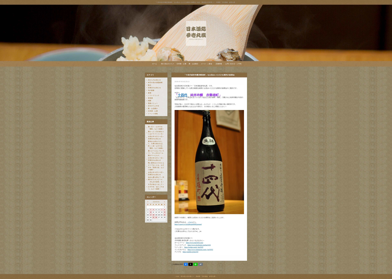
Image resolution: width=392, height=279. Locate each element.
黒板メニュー (153, 103)
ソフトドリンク (153, 95)
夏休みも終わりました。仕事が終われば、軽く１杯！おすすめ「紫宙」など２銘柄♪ (156, 145)
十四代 (182, 95)
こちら (190, 222)
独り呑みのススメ (167, 64)
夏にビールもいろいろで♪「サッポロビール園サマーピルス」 (156, 153)
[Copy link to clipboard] (200, 264)
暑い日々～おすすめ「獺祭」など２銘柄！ (156, 128)
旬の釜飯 (151, 90)
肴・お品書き (193, 64)
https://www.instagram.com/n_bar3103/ (200, 249)
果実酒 (150, 98)
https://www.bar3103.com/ (194, 243)
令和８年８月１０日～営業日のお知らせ (156, 174)
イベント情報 (153, 113)
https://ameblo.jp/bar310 (190, 252)
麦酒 (149, 93)
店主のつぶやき (153, 106)
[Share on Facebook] (186, 264)
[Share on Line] (195, 264)
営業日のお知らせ (154, 88)
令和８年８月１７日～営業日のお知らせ (156, 159)
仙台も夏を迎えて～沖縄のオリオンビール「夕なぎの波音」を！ (156, 179)
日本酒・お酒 (181, 64)
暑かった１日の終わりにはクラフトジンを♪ (156, 133)
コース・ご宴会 (206, 64)
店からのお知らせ (154, 80)
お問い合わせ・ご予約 (233, 64)
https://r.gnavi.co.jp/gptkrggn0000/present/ (188, 224)
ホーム (154, 64)
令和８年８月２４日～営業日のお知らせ (156, 138)
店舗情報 (219, 64)
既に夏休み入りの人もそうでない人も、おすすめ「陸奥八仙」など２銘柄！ (156, 166)
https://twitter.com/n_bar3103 (193, 247)
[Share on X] (190, 264)
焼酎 (149, 100)
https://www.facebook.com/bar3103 (199, 245)
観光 (149, 85)
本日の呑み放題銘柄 (155, 82)
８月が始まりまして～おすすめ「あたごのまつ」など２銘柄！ (156, 187)
